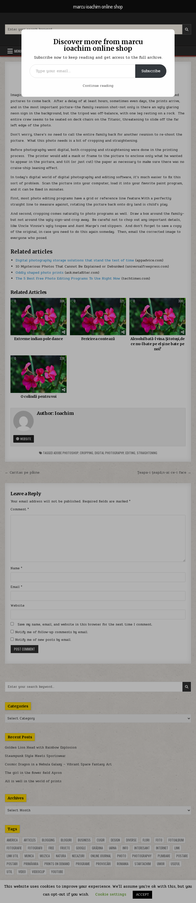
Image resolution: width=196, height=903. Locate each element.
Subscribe (150, 71)
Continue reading (98, 85)
